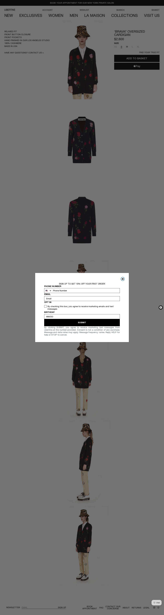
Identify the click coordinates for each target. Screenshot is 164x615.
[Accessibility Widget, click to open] (161, 307)
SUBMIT (82, 322)
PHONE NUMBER (52, 286)
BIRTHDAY (49, 312)
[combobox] (48, 290)
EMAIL (47, 294)
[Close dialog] (123, 279)
